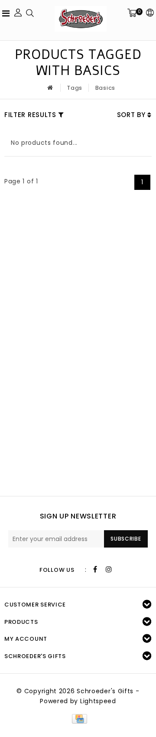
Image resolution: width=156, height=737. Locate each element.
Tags (74, 88)
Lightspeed (98, 701)
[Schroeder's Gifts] (81, 19)
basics (105, 88)
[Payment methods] (78, 718)
